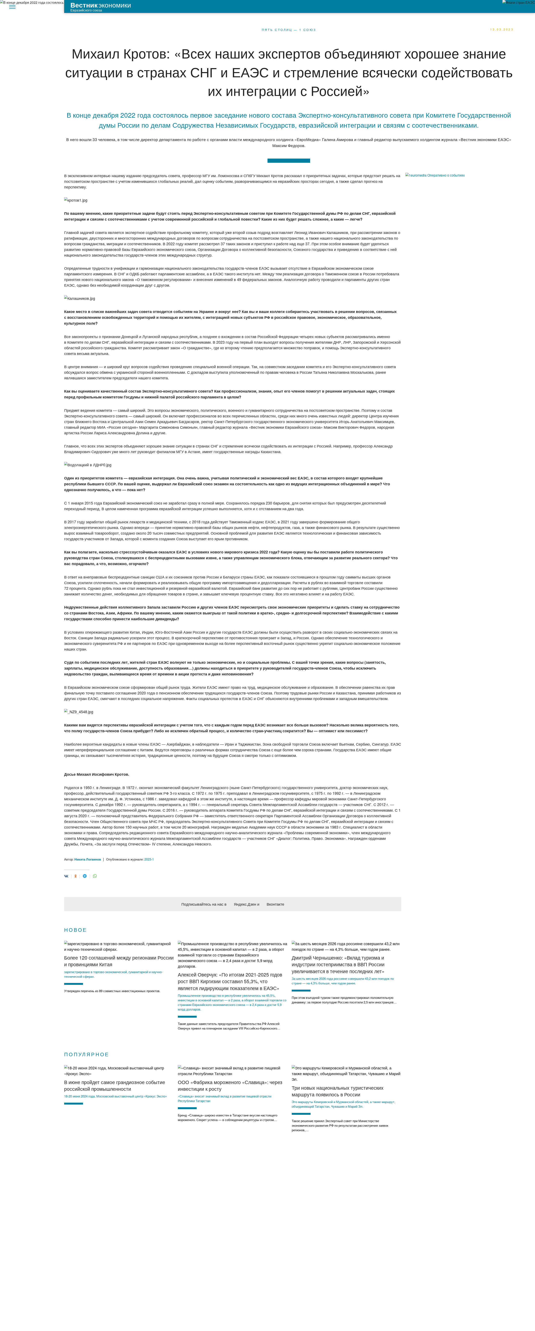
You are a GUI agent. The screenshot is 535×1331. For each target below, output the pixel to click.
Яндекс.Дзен (245, 904)
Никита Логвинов (87, 859)
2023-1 (149, 859)
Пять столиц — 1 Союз (289, 30)
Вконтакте (275, 904)
